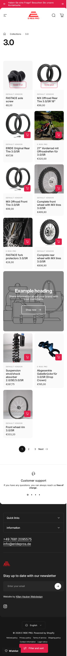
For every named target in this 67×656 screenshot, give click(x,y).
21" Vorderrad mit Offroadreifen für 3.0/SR (48, 151)
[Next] (62, 4)
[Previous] (4, 4)
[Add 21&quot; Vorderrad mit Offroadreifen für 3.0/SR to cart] (58, 135)
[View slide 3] (35, 495)
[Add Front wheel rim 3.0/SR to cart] (27, 414)
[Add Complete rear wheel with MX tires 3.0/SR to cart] (58, 241)
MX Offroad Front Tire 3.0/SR (16, 203)
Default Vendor (14, 94)
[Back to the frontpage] (4, 34)
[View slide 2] (32, 495)
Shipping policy (53, 628)
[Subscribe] (55, 576)
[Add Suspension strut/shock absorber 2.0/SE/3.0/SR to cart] (27, 357)
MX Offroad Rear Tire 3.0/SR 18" (47, 99)
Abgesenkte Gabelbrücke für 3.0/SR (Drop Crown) (47, 375)
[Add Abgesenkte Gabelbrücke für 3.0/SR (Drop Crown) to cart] (58, 357)
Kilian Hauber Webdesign (29, 586)
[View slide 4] (39, 495)
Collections (15, 34)
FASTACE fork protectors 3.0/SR (17, 256)
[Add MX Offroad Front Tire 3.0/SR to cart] (27, 188)
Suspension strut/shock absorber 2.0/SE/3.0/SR (14, 375)
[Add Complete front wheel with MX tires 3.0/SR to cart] (58, 188)
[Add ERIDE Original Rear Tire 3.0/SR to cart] (27, 135)
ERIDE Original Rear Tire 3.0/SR (18, 150)
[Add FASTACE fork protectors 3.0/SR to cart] (27, 241)
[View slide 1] (28, 495)
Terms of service (38, 628)
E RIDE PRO (42, 144)
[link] (33, 309)
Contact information (26, 632)
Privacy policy (24, 628)
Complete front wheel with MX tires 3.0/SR (49, 205)
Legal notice (41, 632)
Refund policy (10, 628)
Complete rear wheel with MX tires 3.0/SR (49, 258)
